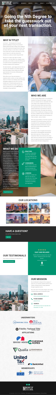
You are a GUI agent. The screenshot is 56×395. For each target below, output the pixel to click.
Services (30, 3)
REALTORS (28, 151)
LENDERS (28, 173)
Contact (42, 3)
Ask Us (8, 237)
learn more (14, 183)
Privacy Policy (44, 393)
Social (36, 3)
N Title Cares (49, 3)
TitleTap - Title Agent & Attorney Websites (30, 393)
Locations (8, 3)
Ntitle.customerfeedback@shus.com (41, 296)
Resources (23, 3)
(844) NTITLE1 (37, 301)
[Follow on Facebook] (27, 385)
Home (3, 3)
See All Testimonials (9, 261)
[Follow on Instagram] (29, 385)
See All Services (8, 192)
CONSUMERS (29, 163)
